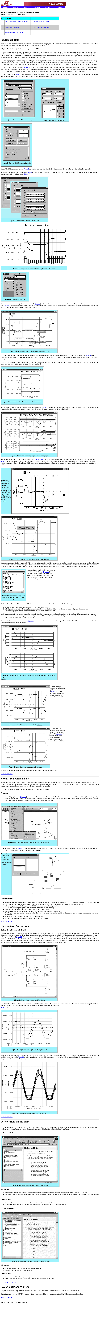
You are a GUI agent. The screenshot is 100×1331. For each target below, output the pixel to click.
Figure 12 (46, 572)
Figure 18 (19, 937)
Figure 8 (88, 355)
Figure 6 (37, 304)
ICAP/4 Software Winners (42, 27)
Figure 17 (21, 848)
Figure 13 (30, 621)
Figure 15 (59, 734)
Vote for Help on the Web (42, 21)
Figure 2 (18, 74)
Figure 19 (4, 1007)
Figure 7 (7, 305)
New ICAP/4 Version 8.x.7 (13, 27)
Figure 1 (25, 67)
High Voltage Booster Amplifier (14, 32)
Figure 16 (23, 797)
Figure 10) (39, 459)
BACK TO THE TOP (6, 774)
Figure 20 (21, 1057)
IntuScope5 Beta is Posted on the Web (16, 21)
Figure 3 (26, 169)
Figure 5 (26, 174)
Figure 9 (44, 407)
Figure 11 (4, 461)
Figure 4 (29, 172)
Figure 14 (54, 691)
